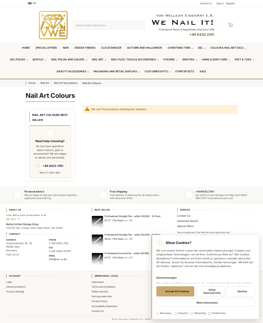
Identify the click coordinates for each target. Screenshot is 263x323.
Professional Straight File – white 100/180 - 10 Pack (133, 216)
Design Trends (85, 47)
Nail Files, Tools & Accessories (133, 59)
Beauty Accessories (71, 71)
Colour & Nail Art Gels (226, 47)
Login (9, 282)
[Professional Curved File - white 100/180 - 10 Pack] (97, 258)
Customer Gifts (156, 71)
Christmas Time (179, 47)
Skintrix (188, 59)
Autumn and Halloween (144, 47)
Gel (200, 47)
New (66, 47)
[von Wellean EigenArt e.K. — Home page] (53, 25)
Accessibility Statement (104, 306)
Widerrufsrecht (100, 291)
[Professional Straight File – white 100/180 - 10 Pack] (97, 221)
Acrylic (38, 59)
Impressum (98, 282)
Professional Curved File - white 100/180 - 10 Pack (132, 253)
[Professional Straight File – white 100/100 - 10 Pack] (97, 240)
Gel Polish (17, 59)
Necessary (166, 313)
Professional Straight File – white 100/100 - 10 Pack (133, 234)
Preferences (218, 313)
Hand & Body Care (214, 59)
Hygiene (169, 59)
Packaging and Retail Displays (115, 71)
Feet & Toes (243, 59)
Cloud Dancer (111, 47)
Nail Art (98, 59)
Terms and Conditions (103, 286)
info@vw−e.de (58, 259)
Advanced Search (187, 220)
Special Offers (46, 47)
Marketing (200, 313)
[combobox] (104, 25)
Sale (203, 71)
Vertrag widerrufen (102, 296)
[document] (205, 277)
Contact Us (183, 215)
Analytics (183, 313)
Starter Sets (184, 71)
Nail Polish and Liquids (67, 59)
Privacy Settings (15, 291)
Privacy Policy (99, 301)
